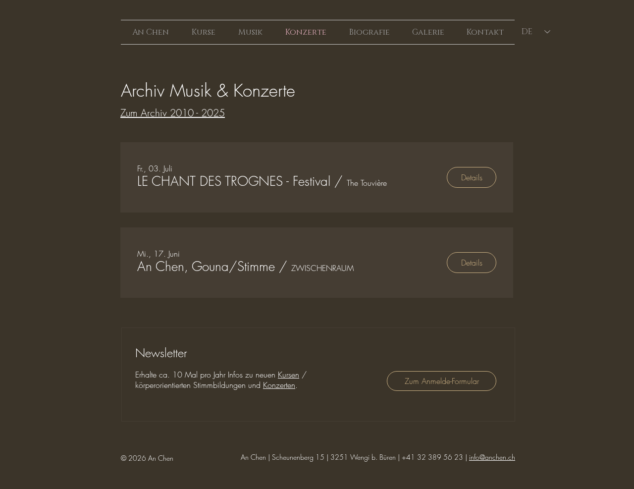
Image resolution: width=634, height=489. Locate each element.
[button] (233, 181)
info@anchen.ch (492, 457)
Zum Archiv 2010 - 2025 (172, 112)
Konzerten (279, 385)
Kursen (288, 374)
